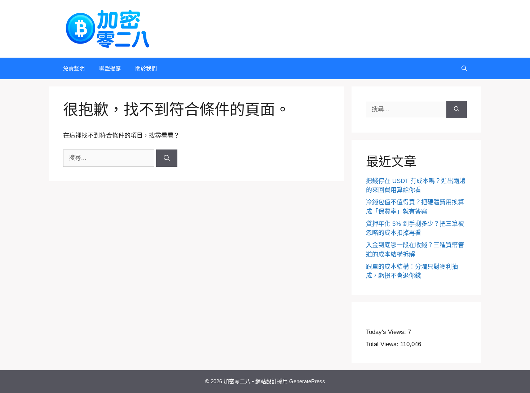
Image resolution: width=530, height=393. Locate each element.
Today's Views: (387, 332)
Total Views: (383, 344)
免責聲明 (74, 68)
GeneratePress (307, 381)
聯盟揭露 (110, 68)
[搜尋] (166, 158)
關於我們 (146, 68)
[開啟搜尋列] (464, 68)
